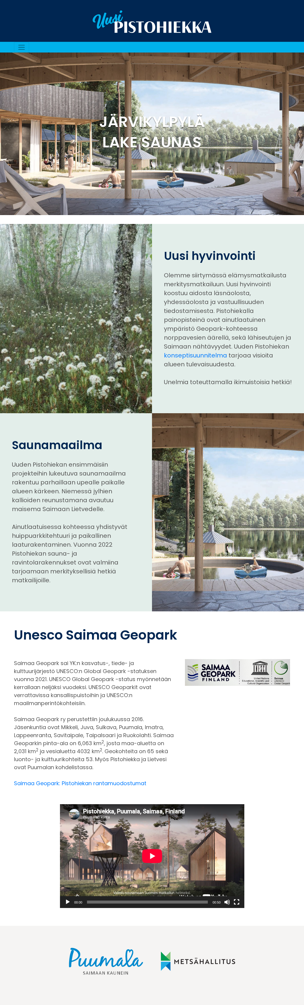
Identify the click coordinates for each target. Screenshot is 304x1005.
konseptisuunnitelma (195, 355)
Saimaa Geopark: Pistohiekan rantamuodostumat (80, 783)
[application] (152, 856)
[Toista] (68, 902)
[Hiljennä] (227, 902)
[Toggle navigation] (21, 47)
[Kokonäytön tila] (237, 902)
